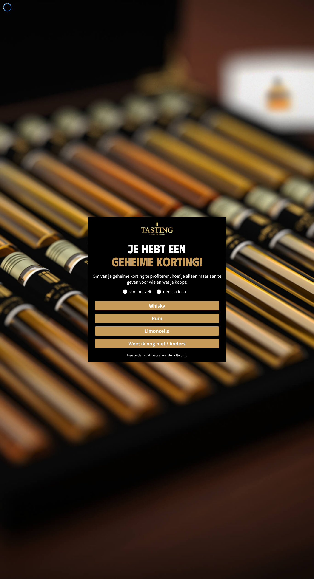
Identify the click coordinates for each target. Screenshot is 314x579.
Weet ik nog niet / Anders (157, 343)
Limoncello (157, 331)
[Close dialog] (7, 7)
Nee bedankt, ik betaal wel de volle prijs (157, 355)
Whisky (157, 305)
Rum (157, 318)
